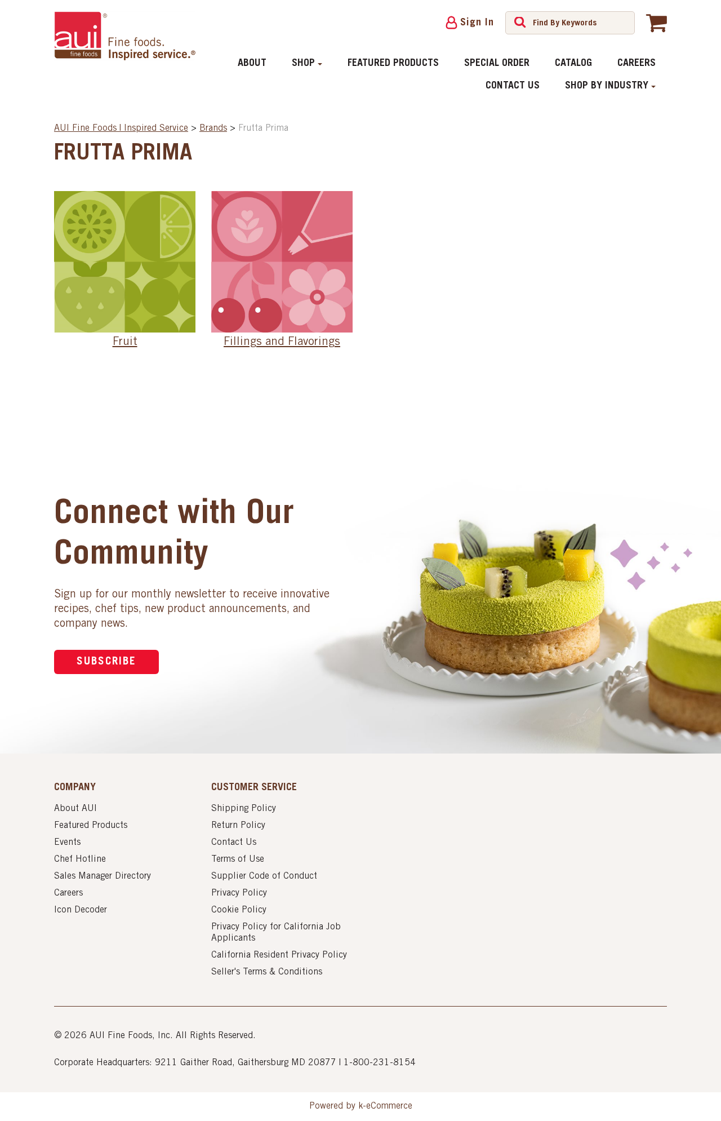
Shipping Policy (243, 808)
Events (67, 842)
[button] (656, 22)
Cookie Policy (238, 910)
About (252, 64)
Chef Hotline (80, 859)
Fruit (125, 342)
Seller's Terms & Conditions (266, 972)
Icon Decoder (80, 910)
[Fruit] (124, 261)
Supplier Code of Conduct (264, 876)
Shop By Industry (606, 86)
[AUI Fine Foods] (124, 35)
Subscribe (106, 662)
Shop (303, 64)
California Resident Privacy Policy (279, 955)
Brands (213, 128)
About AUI (75, 808)
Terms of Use (237, 859)
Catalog (573, 64)
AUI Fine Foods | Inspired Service (121, 128)
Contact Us (513, 86)
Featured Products (393, 64)
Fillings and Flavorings (282, 342)
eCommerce (389, 1106)
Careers (636, 64)
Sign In (477, 23)
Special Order (496, 64)
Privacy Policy (239, 893)
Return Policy (238, 825)
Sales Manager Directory (102, 876)
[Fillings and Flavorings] (282, 261)
